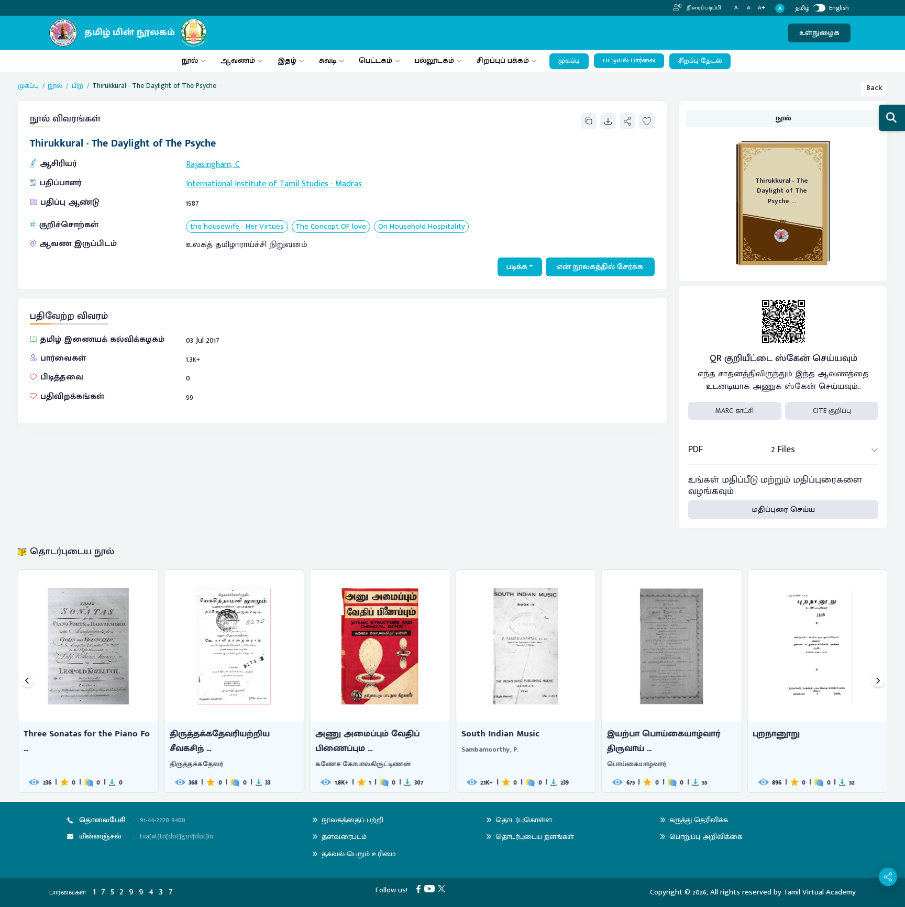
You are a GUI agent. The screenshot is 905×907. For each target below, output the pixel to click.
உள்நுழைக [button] (819, 32)
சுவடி (327, 60)
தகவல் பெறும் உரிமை (359, 853)
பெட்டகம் (375, 60)
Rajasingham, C (213, 165)
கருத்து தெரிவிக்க (698, 819)
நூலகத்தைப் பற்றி (352, 819)
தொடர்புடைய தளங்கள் (534, 836)
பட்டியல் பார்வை (629, 60)
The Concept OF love (330, 227)
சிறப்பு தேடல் (700, 60)
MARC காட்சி (734, 411)
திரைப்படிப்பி (703, 8)
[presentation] (27, 681)
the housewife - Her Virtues (237, 227)
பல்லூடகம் (434, 60)
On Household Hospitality (421, 227)
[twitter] (443, 888)
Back (874, 87)
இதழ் (287, 60)
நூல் (190, 60)
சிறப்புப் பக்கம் (503, 60)
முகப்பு (569, 60)
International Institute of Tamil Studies (257, 184)
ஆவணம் (238, 60)
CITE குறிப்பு (832, 411)
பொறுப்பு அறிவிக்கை (705, 836)
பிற (77, 86)
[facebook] (420, 888)
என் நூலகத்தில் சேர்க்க (600, 266)
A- (737, 8)
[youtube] (431, 888)
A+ (761, 8)
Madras (348, 184)
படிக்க (516, 266)
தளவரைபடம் (344, 836)
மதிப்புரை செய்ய (783, 509)
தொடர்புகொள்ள (523, 819)
